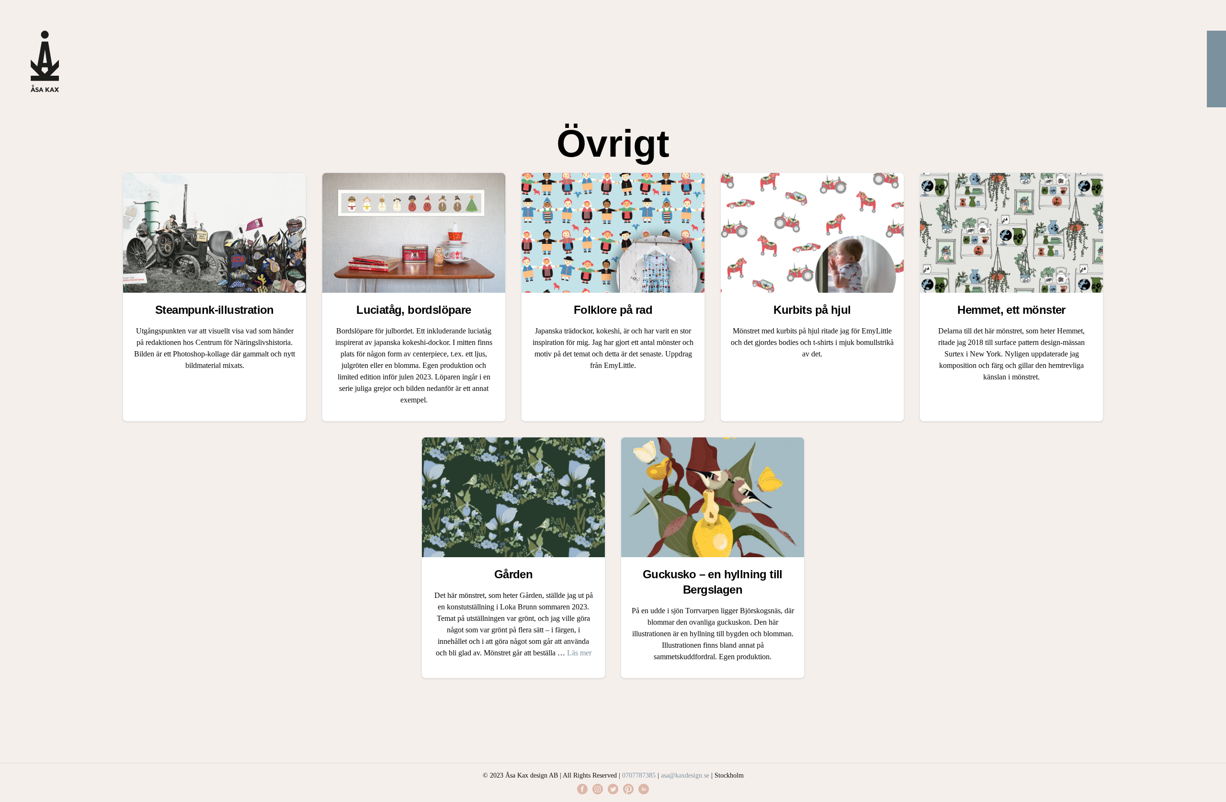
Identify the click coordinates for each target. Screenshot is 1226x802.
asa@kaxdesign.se (685, 775)
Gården (513, 574)
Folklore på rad (613, 309)
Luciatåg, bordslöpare (413, 309)
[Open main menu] (1216, 69)
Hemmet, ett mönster (1011, 309)
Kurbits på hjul (812, 309)
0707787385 (639, 775)
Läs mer (579, 653)
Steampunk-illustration (214, 309)
